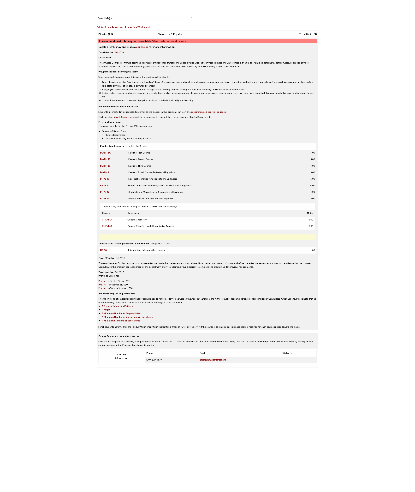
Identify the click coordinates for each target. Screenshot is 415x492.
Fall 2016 (119, 52)
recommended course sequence (208, 111)
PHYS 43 (104, 198)
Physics (102, 281)
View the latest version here (169, 41)
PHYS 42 (104, 191)
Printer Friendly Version (110, 27)
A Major (106, 309)
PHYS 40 (104, 178)
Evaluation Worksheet (137, 27)
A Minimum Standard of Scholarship (121, 320)
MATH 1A (105, 152)
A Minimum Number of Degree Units (121, 313)
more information (122, 117)
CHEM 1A (107, 219)
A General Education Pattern (117, 306)
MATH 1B (105, 159)
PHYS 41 (104, 185)
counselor (142, 46)
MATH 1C (105, 165)
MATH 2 (104, 172)
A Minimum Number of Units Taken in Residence (127, 316)
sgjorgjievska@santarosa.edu (213, 359)
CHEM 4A (107, 226)
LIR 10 (103, 250)
